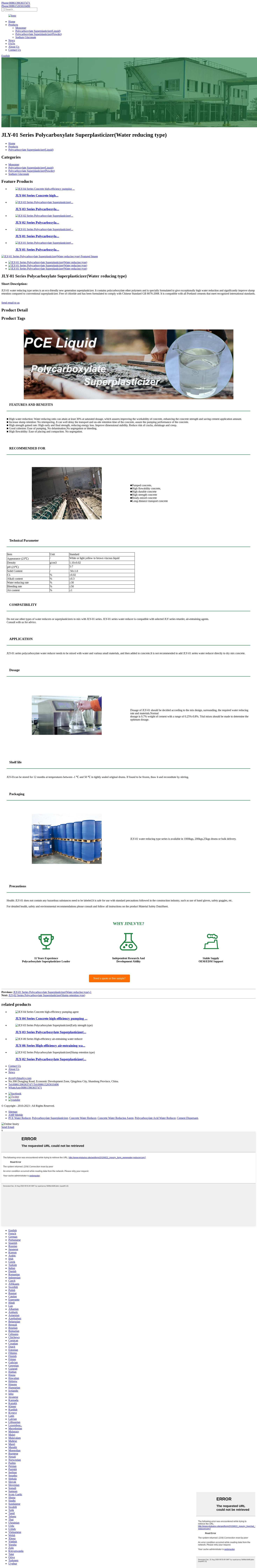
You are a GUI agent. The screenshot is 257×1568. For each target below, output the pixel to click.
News (11, 40)
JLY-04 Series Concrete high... (36, 195)
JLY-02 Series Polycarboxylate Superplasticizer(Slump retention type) (47, 995)
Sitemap (12, 1111)
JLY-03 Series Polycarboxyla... (37, 209)
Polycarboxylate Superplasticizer (50, 1118)
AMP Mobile (15, 1114)
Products (13, 24)
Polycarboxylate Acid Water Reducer (155, 1118)
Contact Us (14, 49)
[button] (109, 978)
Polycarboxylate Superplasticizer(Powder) (38, 34)
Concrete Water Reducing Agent (115, 1118)
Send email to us (10, 302)
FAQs (11, 43)
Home (11, 21)
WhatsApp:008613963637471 (25, 1087)
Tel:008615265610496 (46, 1084)
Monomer (20, 27)
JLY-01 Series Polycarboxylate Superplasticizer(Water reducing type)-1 (52, 992)
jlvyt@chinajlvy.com (19, 1078)
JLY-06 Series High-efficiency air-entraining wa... (50, 1045)
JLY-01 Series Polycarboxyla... (37, 236)
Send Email (7, 1127)
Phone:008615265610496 (15, 6)
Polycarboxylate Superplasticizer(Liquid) (37, 31)
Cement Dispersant (187, 1118)
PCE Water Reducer (19, 1118)
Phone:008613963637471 (15, 2)
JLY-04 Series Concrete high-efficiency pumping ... (51, 1018)
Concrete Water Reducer (82, 1118)
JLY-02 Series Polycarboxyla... (37, 222)
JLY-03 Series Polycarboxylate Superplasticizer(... (50, 1032)
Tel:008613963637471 (21, 1084)
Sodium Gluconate (25, 37)
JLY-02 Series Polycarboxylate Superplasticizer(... (50, 1059)
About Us (13, 46)
